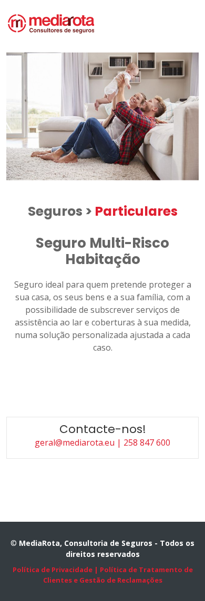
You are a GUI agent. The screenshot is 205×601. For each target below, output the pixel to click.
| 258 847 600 (143, 442)
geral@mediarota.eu (76, 442)
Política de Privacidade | (55, 569)
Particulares (136, 211)
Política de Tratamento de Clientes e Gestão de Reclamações (118, 575)
